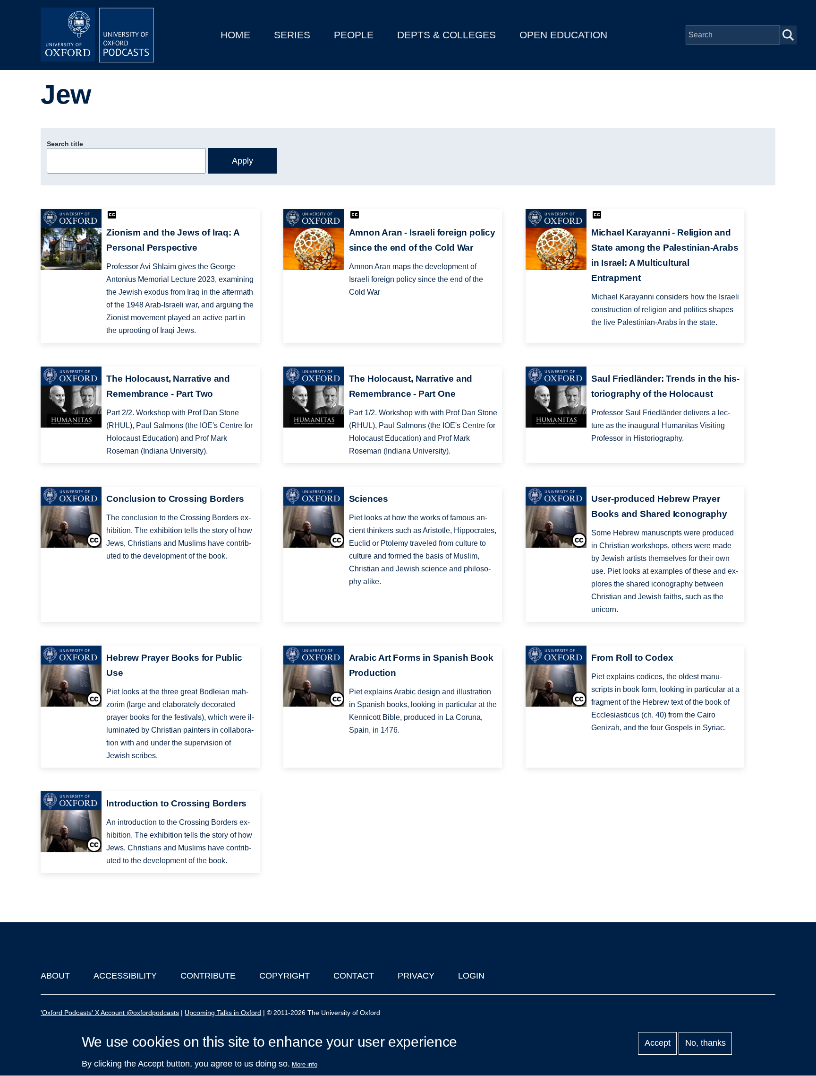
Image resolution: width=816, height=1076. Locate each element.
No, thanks (705, 1043)
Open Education (563, 34)
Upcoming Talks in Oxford (223, 1012)
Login (471, 975)
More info (304, 1064)
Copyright (284, 975)
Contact (353, 975)
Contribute (208, 975)
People (354, 34)
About (55, 975)
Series (292, 34)
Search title (65, 144)
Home (235, 34)
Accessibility (125, 975)
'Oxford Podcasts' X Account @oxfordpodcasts (110, 1012)
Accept (658, 1043)
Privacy (416, 975)
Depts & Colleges (446, 34)
